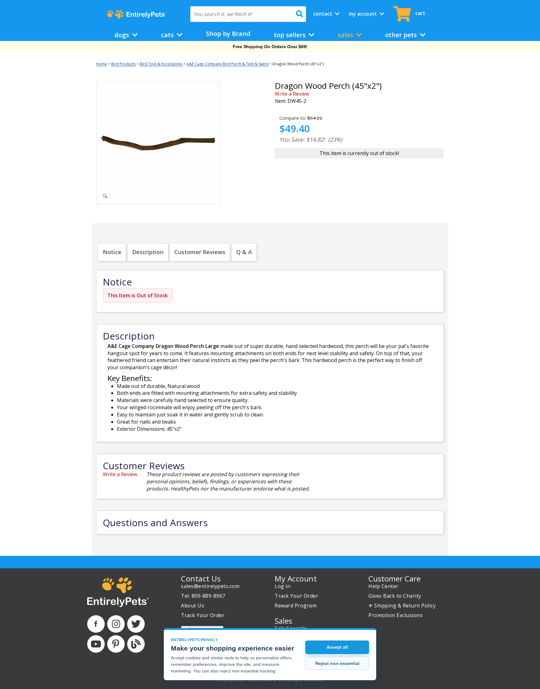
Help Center (383, 586)
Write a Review (292, 93)
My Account (363, 13)
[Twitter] (136, 624)
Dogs (122, 35)
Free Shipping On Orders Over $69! (270, 46)
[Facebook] (96, 624)
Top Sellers (290, 35)
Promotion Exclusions (395, 615)
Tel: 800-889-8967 (203, 595)
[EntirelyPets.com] (136, 14)
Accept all (337, 647)
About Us (192, 605)
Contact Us (201, 578)
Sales (346, 35)
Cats (168, 35)
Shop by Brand (228, 33)
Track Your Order (202, 615)
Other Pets (401, 35)
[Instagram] (116, 624)
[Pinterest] (116, 644)
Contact (323, 13)
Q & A (244, 252)
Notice (112, 252)
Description (147, 252)
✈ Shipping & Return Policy (402, 605)
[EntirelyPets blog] (136, 644)
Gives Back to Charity (394, 595)
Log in (282, 586)
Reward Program (296, 605)
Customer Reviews (199, 252)
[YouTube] (96, 644)
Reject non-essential (337, 663)
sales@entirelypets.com (210, 586)
